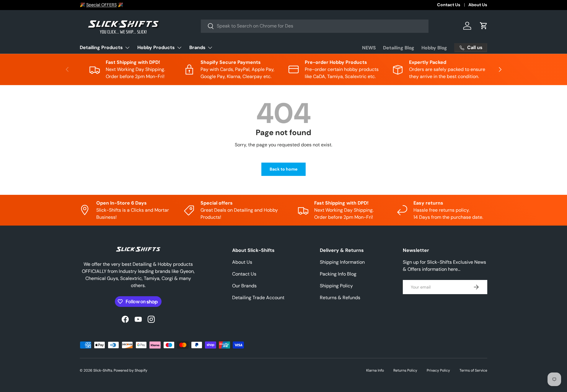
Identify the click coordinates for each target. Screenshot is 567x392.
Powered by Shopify (130, 370)
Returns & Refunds (340, 297)
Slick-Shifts (102, 370)
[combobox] (314, 26)
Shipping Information (342, 262)
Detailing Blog (398, 48)
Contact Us (448, 4)
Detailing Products (101, 47)
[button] (483, 25)
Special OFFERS (101, 4)
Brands (197, 47)
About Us (477, 4)
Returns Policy (405, 370)
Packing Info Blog (338, 274)
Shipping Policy (336, 286)
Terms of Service (473, 370)
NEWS (369, 48)
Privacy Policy (438, 370)
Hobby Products (156, 47)
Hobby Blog (434, 48)
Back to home (283, 169)
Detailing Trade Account (258, 297)
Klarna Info (375, 370)
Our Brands (244, 286)
